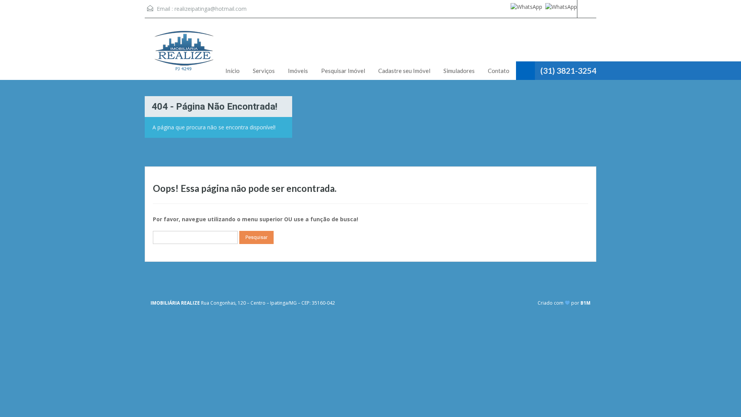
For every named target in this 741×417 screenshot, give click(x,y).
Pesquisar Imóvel (343, 70)
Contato (498, 70)
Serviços (264, 70)
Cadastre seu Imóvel (404, 70)
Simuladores (459, 70)
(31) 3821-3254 (568, 70)
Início (232, 70)
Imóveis (298, 70)
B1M (585, 303)
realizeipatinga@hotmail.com (210, 8)
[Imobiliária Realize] (183, 55)
